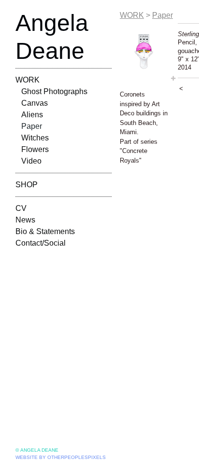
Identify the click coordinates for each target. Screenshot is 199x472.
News (25, 220)
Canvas (34, 103)
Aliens (32, 115)
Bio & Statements (45, 231)
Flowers (35, 149)
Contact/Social (40, 243)
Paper (31, 126)
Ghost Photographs (54, 91)
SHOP (26, 184)
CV (21, 208)
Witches (35, 138)
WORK (27, 80)
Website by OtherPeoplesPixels (60, 457)
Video (31, 161)
